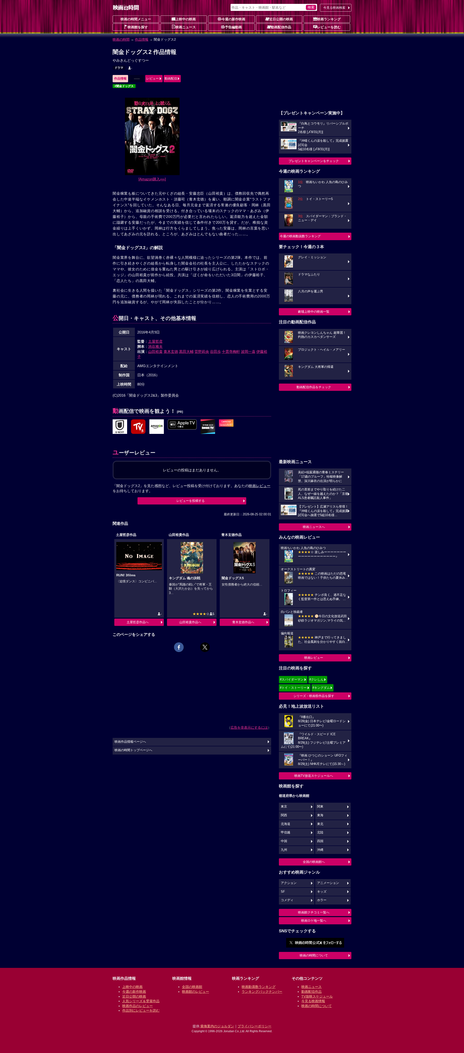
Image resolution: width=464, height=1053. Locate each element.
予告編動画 (233, 27)
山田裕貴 (155, 351)
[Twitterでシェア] (205, 647)
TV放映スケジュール (317, 996)
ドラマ (119, 67)
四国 (320, 841)
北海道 (285, 824)
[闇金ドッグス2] (138, 426)
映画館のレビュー (195, 992)
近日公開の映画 (281, 19)
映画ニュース (185, 27)
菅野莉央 (202, 351)
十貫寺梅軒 (231, 351)
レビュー (152, 78)
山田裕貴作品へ (190, 622)
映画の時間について (314, 955)
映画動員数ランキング (259, 987)
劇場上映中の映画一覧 (313, 311)
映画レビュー (313, 658)
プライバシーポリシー (254, 1026)
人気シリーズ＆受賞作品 (141, 1001)
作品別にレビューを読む (141, 1010)
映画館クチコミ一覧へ (313, 912)
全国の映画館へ (314, 862)
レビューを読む (329, 27)
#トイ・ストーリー (293, 688)
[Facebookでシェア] (179, 647)
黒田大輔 (186, 351)
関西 (284, 815)
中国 (284, 841)
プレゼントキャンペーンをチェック (314, 161)
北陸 (320, 832)
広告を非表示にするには (249, 727)
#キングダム (321, 688)
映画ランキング (329, 19)
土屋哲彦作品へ (138, 622)
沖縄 (320, 850)
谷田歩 (215, 351)
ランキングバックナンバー (262, 992)
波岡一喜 (248, 351)
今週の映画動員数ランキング (300, 236)
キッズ (321, 891)
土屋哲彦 (155, 341)
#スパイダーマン (292, 679)
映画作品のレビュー (137, 1006)
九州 (284, 850)
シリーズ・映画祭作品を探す (313, 696)
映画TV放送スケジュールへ (313, 776)
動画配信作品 (281, 27)
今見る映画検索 (334, 7)
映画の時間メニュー (136, 19)
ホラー (321, 900)
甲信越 (285, 832)
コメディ (287, 900)
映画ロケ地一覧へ (313, 920)
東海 (320, 815)
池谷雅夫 (155, 346)
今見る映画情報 (313, 1001)
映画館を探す (138, 27)
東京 (284, 806)
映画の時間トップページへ (133, 750)
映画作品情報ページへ (130, 741)
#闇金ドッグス (124, 86)
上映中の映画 (185, 19)
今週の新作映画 (233, 19)
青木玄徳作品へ (243, 622)
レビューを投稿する (190, 501)
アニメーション (328, 883)
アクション (289, 883)
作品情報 (141, 39)
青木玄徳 (171, 351)
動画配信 (171, 78)
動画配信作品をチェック (314, 387)
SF (283, 891)
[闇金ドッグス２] (120, 426)
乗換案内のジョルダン (217, 1026)
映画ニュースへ (314, 527)
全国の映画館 (192, 987)
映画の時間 (121, 39)
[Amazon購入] (152, 179)
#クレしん (316, 679)
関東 (320, 806)
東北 (320, 824)
